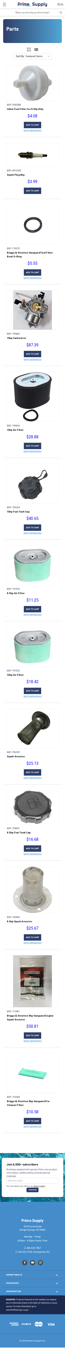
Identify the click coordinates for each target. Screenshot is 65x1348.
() (61, 4)
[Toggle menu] (4, 4)
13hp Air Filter (15, 429)
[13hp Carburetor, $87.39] (32, 310)
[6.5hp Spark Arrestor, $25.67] (32, 889)
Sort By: (20, 56)
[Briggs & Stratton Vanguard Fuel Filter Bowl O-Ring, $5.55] (32, 224)
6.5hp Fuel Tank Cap (19, 832)
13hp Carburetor (16, 337)
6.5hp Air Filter (16, 593)
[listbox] (38, 56)
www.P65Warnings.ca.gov (17, 1310)
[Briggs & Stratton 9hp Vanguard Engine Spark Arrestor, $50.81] (32, 981)
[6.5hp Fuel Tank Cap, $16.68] (32, 807)
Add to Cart (32, 125)
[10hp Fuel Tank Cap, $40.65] (32, 483)
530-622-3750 (25, 1252)
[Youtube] (32, 1262)
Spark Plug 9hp (16, 174)
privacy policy (39, 1186)
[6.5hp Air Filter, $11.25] (32, 565)
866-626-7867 (33, 1248)
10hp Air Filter (15, 674)
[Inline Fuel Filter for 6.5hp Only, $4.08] (32, 83)
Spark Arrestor (16, 756)
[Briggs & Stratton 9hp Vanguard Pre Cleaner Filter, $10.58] (32, 1073)
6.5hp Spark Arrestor (19, 921)
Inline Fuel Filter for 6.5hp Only (25, 108)
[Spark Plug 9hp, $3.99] (32, 154)
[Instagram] (40, 1262)
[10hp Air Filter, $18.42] (32, 647)
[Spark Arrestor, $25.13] (32, 728)
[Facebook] (24, 1262)
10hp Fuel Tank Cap (18, 511)
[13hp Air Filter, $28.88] (32, 397)
